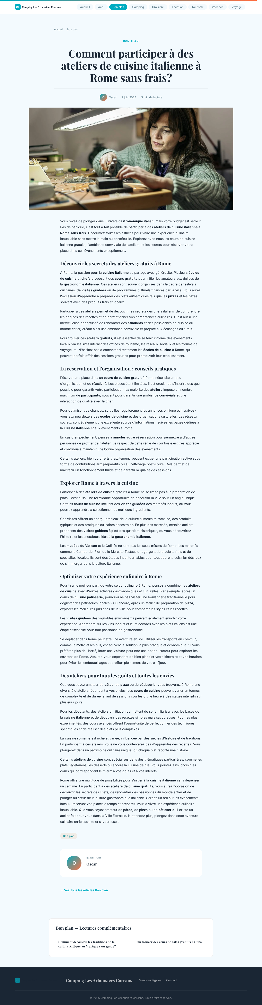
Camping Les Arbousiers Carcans (99, 980)
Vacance (218, 7)
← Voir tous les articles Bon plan (84, 890)
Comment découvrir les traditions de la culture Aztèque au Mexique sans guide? (87, 944)
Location (177, 7)
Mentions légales (150, 980)
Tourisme (198, 7)
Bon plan (118, 7)
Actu (101, 7)
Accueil (85, 7)
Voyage (237, 7)
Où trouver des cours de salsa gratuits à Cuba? (170, 942)
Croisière (158, 7)
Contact (171, 980)
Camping (138, 7)
